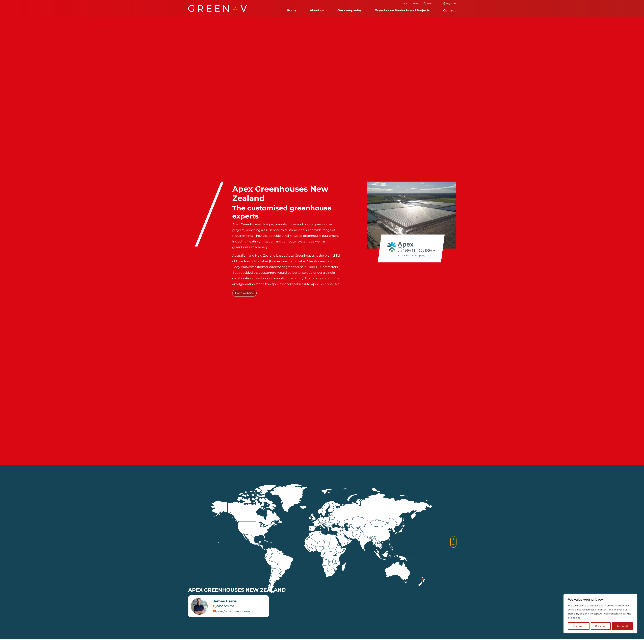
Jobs (404, 3)
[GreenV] (217, 8)
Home (291, 10)
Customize (578, 626)
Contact (449, 10)
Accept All (622, 626)
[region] (600, 613)
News (415, 3)
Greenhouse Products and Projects (402, 10)
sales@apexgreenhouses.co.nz (237, 611)
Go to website (244, 293)
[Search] (425, 3)
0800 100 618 (225, 606)
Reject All (600, 626)
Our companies (349, 10)
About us (317, 10)
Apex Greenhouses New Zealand (237, 590)
